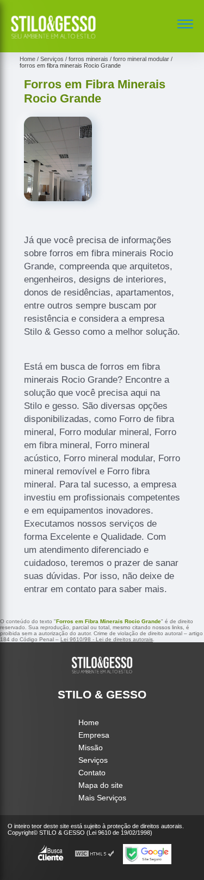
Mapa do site (100, 785)
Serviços (93, 760)
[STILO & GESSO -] (53, 40)
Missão (90, 747)
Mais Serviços (102, 797)
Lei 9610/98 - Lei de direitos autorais (106, 639)
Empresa (93, 735)
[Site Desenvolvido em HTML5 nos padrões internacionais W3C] (95, 854)
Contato (92, 772)
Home (88, 722)
